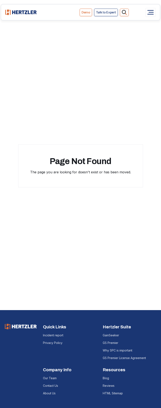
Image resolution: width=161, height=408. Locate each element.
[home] (21, 12)
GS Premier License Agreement (124, 358)
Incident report (53, 335)
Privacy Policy (52, 343)
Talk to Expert (106, 12)
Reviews (108, 385)
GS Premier (110, 343)
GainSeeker (111, 335)
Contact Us (50, 385)
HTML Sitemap (113, 393)
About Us (49, 393)
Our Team (50, 378)
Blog (106, 378)
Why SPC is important (117, 350)
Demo (86, 12)
